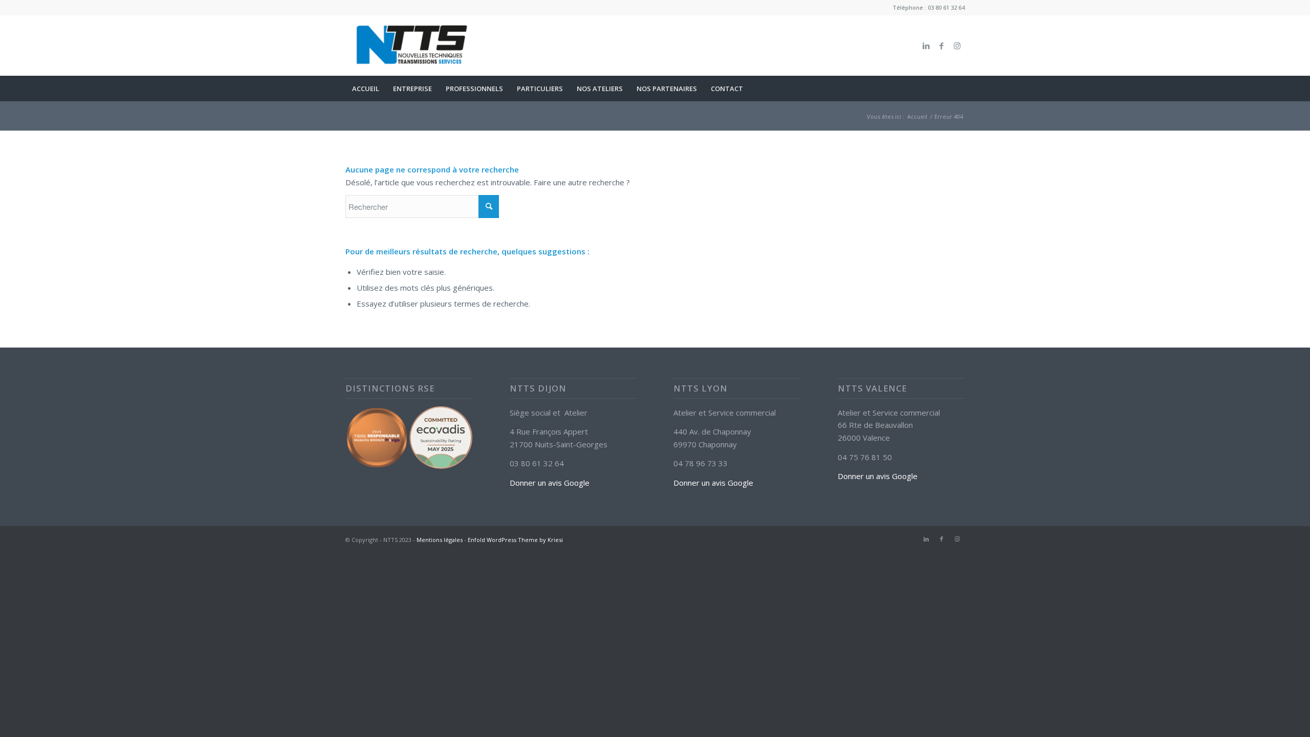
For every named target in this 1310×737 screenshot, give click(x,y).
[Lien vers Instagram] (957, 45)
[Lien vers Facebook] (941, 45)
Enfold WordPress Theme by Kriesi (515, 540)
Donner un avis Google (550, 483)
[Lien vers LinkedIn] (926, 45)
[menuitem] (365, 88)
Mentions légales (440, 540)
